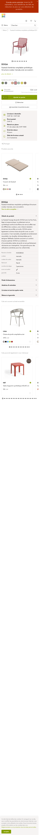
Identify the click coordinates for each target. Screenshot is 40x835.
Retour (5, 30)
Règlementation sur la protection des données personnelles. (18, 827)
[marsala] (15, 82)
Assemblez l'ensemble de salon (20, 106)
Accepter (6, 832)
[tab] (19, 215)
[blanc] (9, 82)
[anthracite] (6, 82)
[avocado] (6, 188)
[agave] (2, 82)
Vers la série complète (9, 208)
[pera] (22, 82)
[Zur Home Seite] (3, 16)
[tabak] (25, 82)
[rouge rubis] (12, 340)
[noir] (6, 340)
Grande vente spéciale (14, 2)
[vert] (10, 340)
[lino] (4, 188)
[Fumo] (10, 188)
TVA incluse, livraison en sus (29, 91)
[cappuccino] (12, 82)
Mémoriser (20, 101)
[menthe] (18, 82)
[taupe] (4, 340)
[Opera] (8, 188)
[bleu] (8, 340)
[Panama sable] (36, 340)
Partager (7, 143)
